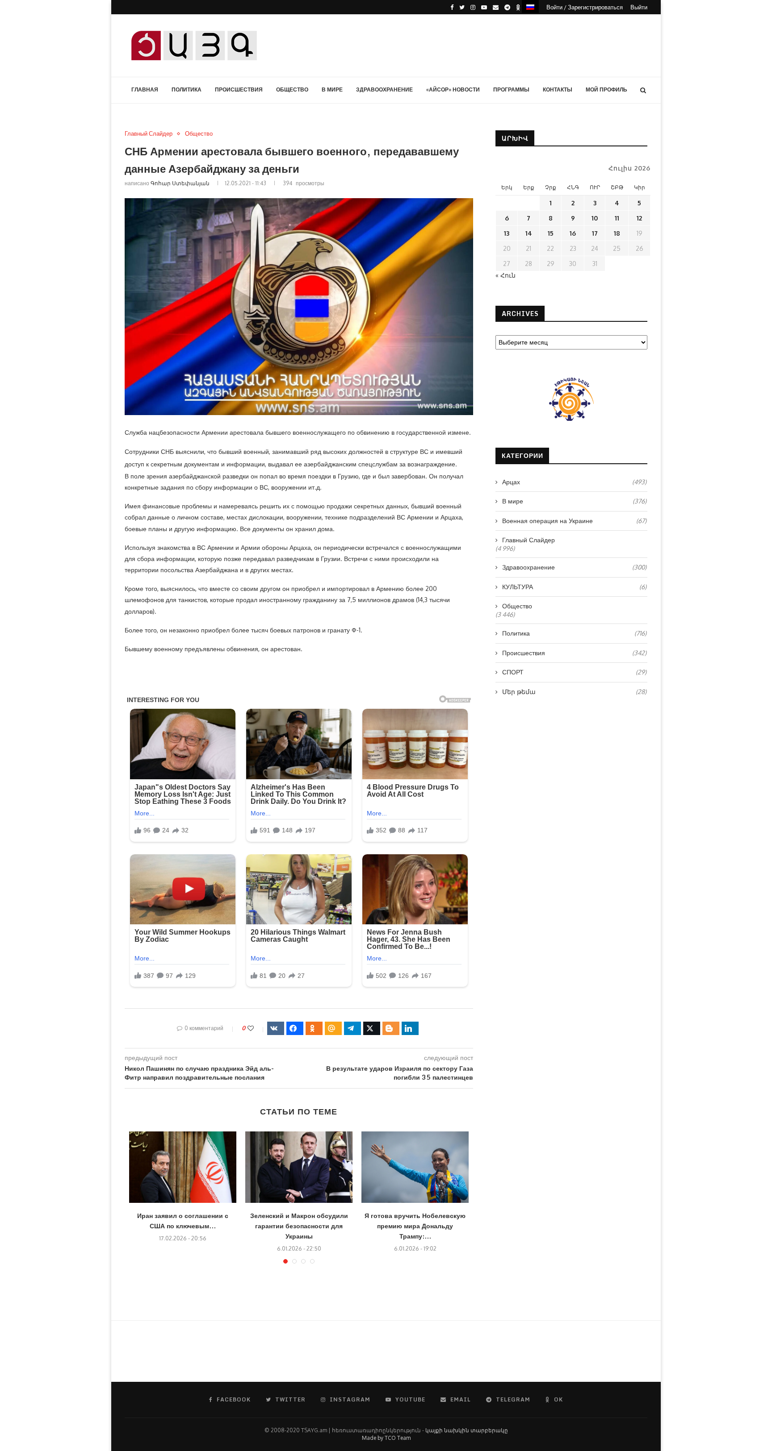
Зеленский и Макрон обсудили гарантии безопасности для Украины (299, 1225)
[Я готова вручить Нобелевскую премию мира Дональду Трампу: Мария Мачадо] (415, 1167)
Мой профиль (606, 89)
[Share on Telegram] (352, 1028)
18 (617, 233)
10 (595, 218)
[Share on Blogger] (390, 1028)
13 (506, 233)
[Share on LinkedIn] (410, 1028)
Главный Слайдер (148, 133)
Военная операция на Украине (574, 520)
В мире (332, 89)
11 (617, 218)
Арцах (574, 482)
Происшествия (239, 89)
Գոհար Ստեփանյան (180, 183)
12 (639, 218)
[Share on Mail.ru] (333, 1028)
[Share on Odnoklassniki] (314, 1028)
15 (551, 233)
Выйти (638, 7)
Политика (186, 89)
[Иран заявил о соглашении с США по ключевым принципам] (182, 1167)
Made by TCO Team (386, 1437)
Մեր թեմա (574, 691)
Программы (511, 89)
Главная (144, 89)
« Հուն (505, 275)
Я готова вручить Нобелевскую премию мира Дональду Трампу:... (415, 1225)
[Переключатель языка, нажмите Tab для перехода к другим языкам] (530, 6)
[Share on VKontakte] (275, 1028)
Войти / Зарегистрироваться (584, 7)
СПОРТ (574, 672)
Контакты (557, 89)
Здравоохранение (384, 89)
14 (528, 233)
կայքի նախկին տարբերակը (466, 1430)
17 (595, 233)
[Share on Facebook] (294, 1028)
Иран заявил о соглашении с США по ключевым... (182, 1220)
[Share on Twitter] (371, 1028)
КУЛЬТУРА (574, 586)
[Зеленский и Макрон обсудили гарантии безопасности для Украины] (298, 1167)
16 (573, 233)
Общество (292, 89)
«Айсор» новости (453, 89)
